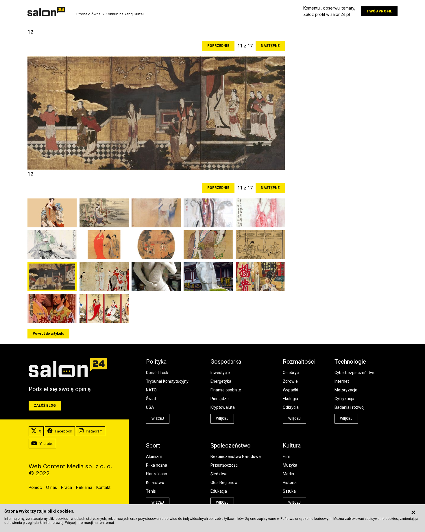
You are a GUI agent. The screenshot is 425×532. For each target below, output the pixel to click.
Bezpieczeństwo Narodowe (235, 456)
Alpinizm (154, 456)
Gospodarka (225, 362)
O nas (51, 487)
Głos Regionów (224, 482)
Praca (66, 487)
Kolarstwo (155, 482)
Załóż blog (45, 406)
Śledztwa (219, 474)
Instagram (94, 431)
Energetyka (220, 381)
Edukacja (218, 491)
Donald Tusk (157, 372)
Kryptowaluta (222, 407)
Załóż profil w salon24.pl (326, 14)
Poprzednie (218, 46)
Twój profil (379, 11)
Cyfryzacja (344, 398)
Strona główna (88, 14)
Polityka (156, 362)
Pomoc (35, 487)
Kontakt (103, 487)
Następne (270, 46)
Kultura (292, 445)
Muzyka (290, 465)
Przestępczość (224, 465)
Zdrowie (290, 381)
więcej (157, 419)
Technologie (350, 362)
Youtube (46, 443)
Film (286, 456)
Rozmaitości (299, 362)
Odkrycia (291, 407)
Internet (342, 381)
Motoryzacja (346, 390)
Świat (151, 398)
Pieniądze (219, 398)
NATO (151, 390)
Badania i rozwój (350, 407)
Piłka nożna (156, 465)
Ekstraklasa (156, 474)
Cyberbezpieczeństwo (355, 372)
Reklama (84, 487)
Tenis (151, 491)
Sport (153, 445)
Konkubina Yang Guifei (125, 14)
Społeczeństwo (230, 445)
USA (150, 407)
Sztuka (289, 491)
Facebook (63, 431)
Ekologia (290, 398)
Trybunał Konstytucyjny (167, 381)
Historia (290, 482)
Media (288, 474)
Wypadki (290, 390)
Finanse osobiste (225, 390)
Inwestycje (220, 372)
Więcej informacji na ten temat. (90, 523)
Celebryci (291, 372)
